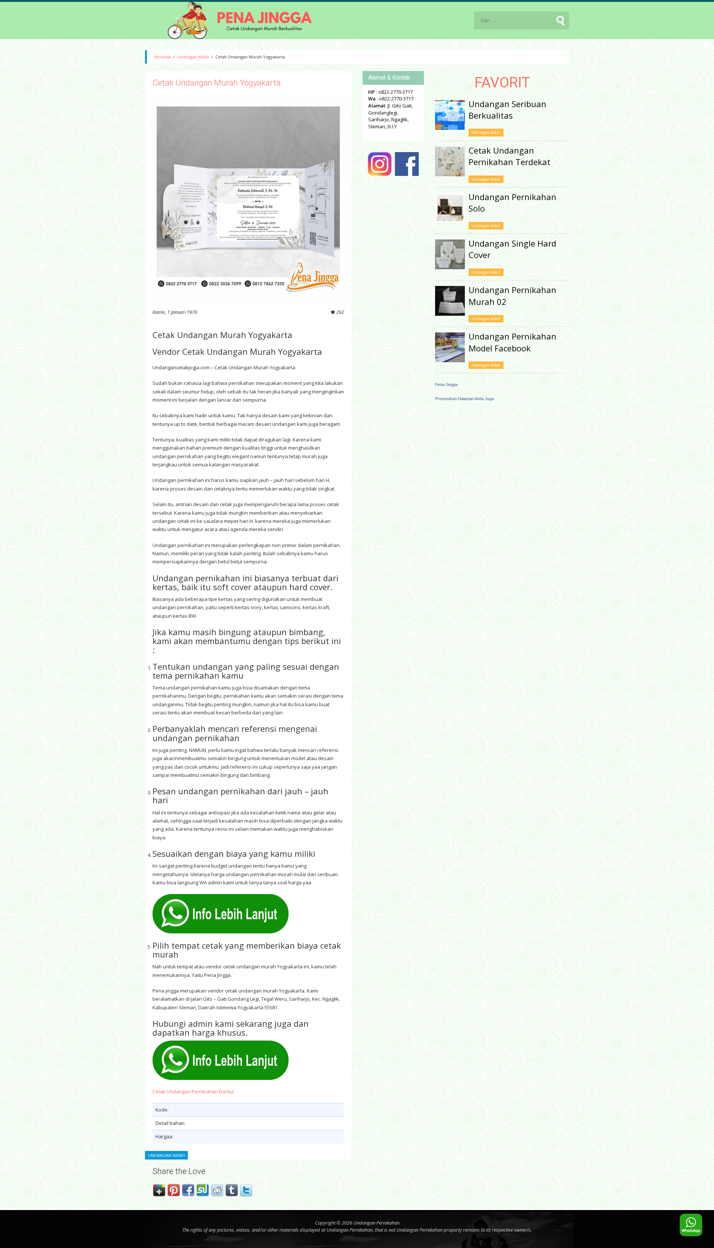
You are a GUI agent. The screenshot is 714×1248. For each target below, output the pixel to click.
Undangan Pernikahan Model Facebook (512, 342)
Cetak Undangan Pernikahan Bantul (193, 1091)
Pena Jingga (446, 384)
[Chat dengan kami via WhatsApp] (691, 1225)
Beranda (162, 56)
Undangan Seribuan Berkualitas (507, 109)
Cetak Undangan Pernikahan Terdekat (509, 156)
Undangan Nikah (193, 56)
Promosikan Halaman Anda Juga (464, 398)
